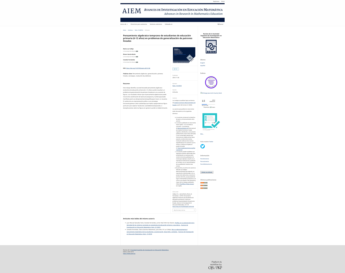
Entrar (223, 1)
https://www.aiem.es (129, 253)
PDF (176, 69)
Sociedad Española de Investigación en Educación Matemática (150, 250)
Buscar (221, 24)
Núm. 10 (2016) (139, 30)
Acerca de (123, 24)
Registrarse (216, 1)
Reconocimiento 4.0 (183, 128)
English (202, 63)
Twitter (211, 141)
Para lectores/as (204, 159)
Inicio (124, 30)
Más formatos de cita (179, 210)
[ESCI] (211, 89)
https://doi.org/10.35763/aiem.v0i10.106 (138, 68)
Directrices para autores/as (139, 24)
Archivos (130, 30)
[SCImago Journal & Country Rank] (211, 93)
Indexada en (168, 24)
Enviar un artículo (207, 172)
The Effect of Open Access (187, 184)
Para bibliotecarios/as (206, 164)
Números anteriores (156, 24)
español (202, 65)
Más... (202, 134)
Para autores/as (204, 161)
